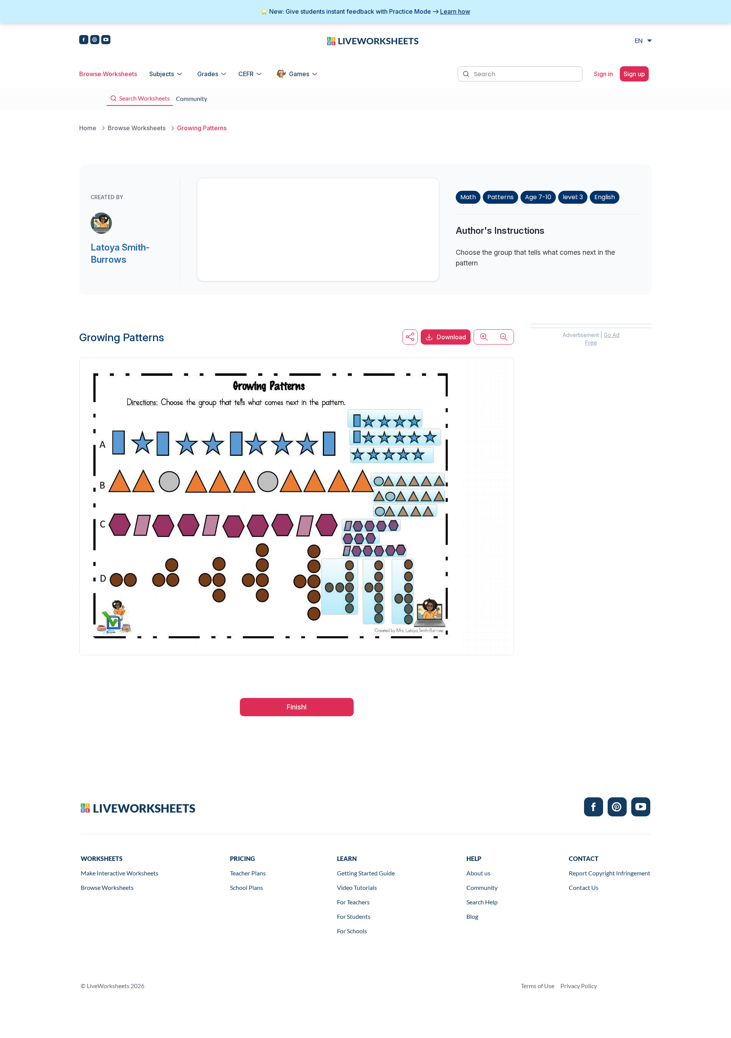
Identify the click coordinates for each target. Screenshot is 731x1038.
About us (478, 873)
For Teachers (353, 901)
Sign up (634, 74)
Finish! (297, 707)
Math (468, 197)
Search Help (482, 901)
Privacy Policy (578, 985)
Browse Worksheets (108, 74)
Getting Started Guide (366, 873)
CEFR (246, 74)
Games (299, 74)
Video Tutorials (357, 887)
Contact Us (584, 887)
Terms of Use (537, 985)
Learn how (455, 11)
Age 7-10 (538, 197)
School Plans (246, 887)
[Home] (372, 40)
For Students (353, 916)
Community (482, 887)
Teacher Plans (248, 873)
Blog (472, 916)
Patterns (500, 197)
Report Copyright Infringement (609, 873)
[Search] (467, 73)
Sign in (603, 74)
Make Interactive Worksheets (119, 873)
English (604, 197)
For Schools (352, 930)
